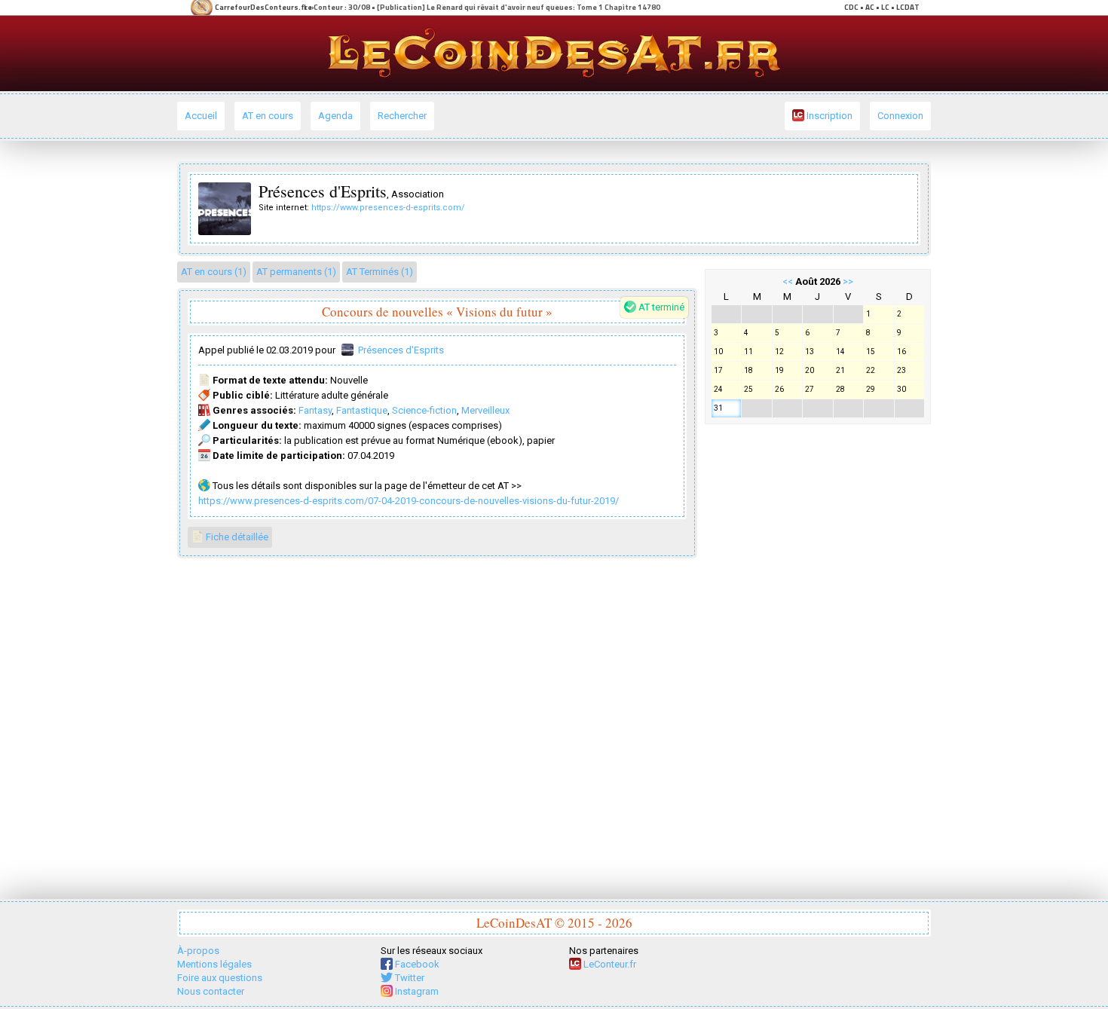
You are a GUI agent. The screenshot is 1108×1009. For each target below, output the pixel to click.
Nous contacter (210, 991)
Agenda (335, 115)
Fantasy (315, 410)
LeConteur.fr (608, 964)
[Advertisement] (818, 658)
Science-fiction (424, 410)
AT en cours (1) (213, 271)
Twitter (408, 977)
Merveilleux (485, 410)
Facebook (416, 964)
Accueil (201, 115)
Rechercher (402, 115)
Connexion (900, 115)
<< (787, 281)
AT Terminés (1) (379, 271)
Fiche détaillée (236, 537)
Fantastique (361, 410)
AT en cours (267, 115)
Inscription (828, 115)
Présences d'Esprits (401, 350)
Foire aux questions (219, 977)
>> (848, 281)
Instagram (416, 991)
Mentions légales (214, 964)
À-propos (198, 950)
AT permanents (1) (296, 271)
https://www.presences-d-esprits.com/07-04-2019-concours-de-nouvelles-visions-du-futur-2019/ (408, 500)
